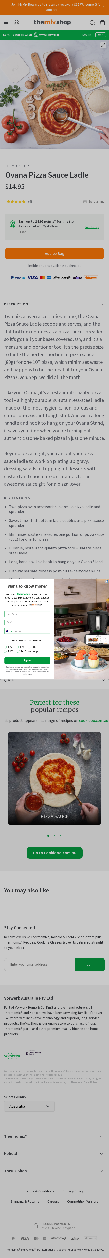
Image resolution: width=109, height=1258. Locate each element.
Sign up (27, 660)
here (29, 674)
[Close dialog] (106, 581)
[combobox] (9, 631)
